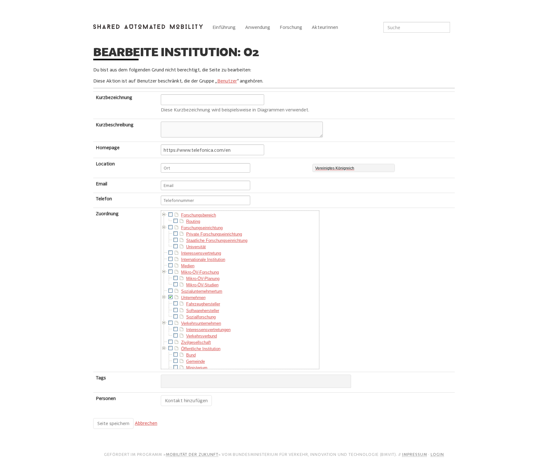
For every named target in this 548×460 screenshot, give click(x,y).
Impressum (414, 454)
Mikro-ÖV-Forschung (200, 272)
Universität (196, 246)
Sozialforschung (201, 317)
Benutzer (227, 80)
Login (437, 454)
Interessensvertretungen (208, 329)
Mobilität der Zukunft (192, 454)
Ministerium (196, 367)
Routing (193, 221)
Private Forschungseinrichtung (214, 234)
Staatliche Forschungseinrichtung (216, 240)
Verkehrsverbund (201, 336)
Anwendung (257, 27)
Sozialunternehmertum (201, 291)
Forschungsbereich (198, 215)
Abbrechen (146, 423)
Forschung (291, 27)
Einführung (224, 27)
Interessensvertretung (201, 253)
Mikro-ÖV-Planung (202, 278)
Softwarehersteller (202, 310)
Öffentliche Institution (200, 348)
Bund (191, 355)
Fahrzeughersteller (203, 304)
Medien (187, 265)
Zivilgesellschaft (196, 342)
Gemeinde (195, 361)
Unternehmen (193, 297)
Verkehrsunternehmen (201, 323)
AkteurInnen (325, 27)
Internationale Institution (203, 259)
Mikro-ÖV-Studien (202, 285)
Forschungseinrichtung (202, 227)
